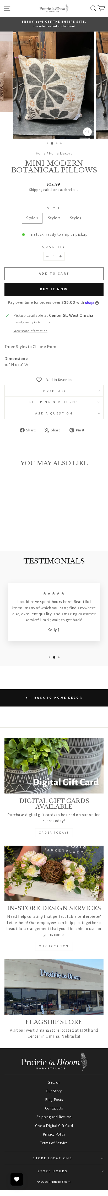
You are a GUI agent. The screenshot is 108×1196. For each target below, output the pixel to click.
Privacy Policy (54, 1134)
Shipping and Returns (54, 1117)
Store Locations (53, 1158)
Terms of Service (54, 1143)
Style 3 (76, 218)
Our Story (54, 1091)
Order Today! (54, 832)
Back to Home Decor (57, 697)
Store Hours (52, 1171)
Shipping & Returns (54, 402)
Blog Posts (54, 1100)
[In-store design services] (54, 873)
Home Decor (59, 153)
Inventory (54, 391)
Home (41, 153)
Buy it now (54, 289)
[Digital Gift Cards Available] (54, 766)
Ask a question (54, 413)
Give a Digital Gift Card (54, 1126)
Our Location (54, 946)
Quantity (54, 247)
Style (54, 208)
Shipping (35, 190)
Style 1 (32, 218)
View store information (30, 331)
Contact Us (54, 1108)
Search (54, 1083)
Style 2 (54, 218)
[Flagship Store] (54, 987)
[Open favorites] (16, 1179)
